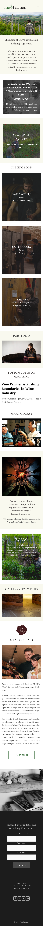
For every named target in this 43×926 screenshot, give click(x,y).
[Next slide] (37, 97)
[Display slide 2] (36, 110)
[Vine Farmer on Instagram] (19, 898)
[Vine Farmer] (17, 5)
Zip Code (21, 852)
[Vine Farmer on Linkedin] (23, 898)
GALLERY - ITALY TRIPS (21, 589)
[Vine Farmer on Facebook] (15, 898)
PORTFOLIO (21, 336)
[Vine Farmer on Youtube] (28, 898)
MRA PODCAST (21, 414)
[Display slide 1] (34, 110)
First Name (21, 843)
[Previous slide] (5, 97)
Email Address (22, 834)
